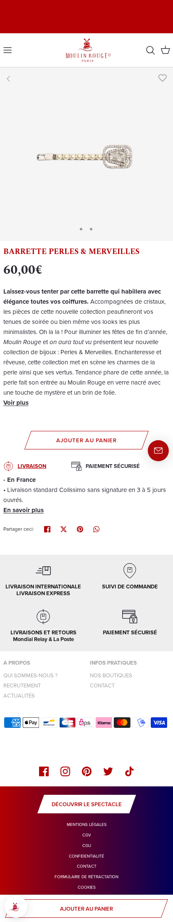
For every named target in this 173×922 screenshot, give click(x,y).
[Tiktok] (129, 771)
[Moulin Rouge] (87, 50)
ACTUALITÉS (19, 696)
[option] (86, 154)
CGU (86, 845)
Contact (87, 866)
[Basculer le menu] (7, 50)
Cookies (87, 887)
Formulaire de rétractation (86, 877)
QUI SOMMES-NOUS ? (30, 675)
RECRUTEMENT (22, 685)
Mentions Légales (87, 824)
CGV (86, 835)
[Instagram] (65, 771)
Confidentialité (86, 856)
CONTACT (102, 685)
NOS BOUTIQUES (111, 675)
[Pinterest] (86, 771)
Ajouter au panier (86, 440)
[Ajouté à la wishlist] (162, 77)
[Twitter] (108, 771)
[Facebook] (44, 771)
